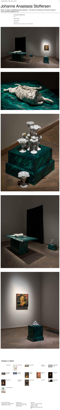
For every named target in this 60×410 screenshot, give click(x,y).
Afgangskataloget (4, 1)
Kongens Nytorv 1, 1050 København (7, 403)
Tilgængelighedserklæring (5, 404)
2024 (11, 360)
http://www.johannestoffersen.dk (19, 14)
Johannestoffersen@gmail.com (10, 11)
